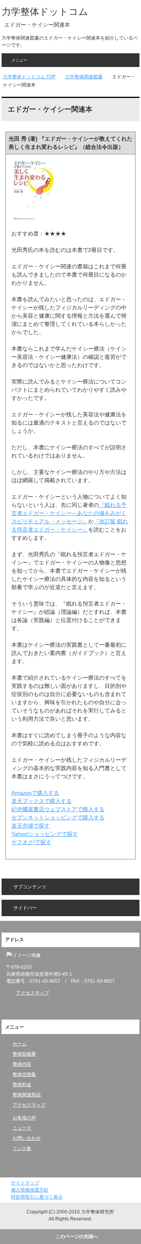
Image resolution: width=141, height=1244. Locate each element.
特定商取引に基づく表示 (37, 1197)
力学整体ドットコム (45, 11)
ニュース (22, 1128)
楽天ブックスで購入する (41, 801)
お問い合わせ (27, 1138)
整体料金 (22, 1084)
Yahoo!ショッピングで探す (44, 834)
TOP (29, 77)
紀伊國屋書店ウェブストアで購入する (58, 809)
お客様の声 (24, 1118)
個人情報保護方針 (30, 1190)
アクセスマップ (32, 993)
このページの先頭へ (77, 1236)
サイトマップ (25, 1183)
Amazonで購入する (35, 793)
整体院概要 (24, 1054)
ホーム (20, 1044)
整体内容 (22, 1064)
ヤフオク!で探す (31, 842)
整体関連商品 (27, 1095)
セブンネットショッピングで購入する (58, 817)
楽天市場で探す (30, 826)
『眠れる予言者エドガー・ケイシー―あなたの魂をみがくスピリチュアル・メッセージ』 (69, 513)
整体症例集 (24, 1074)
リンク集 (22, 1148)
